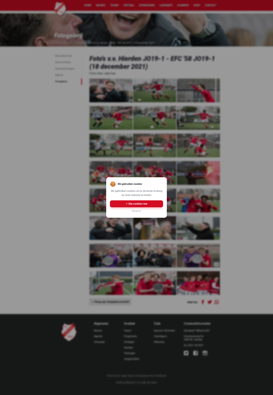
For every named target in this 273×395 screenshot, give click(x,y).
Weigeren (136, 211)
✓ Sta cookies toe (136, 203)
